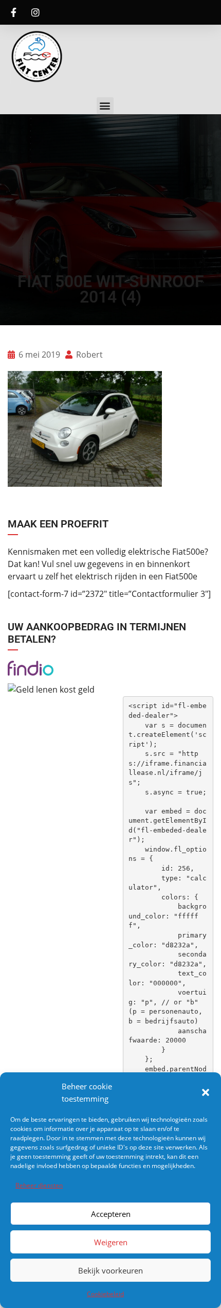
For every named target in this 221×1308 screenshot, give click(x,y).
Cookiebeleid (105, 1293)
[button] (205, 1092)
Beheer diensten (39, 1185)
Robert (88, 354)
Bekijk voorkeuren (110, 1270)
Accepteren (111, 1214)
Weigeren (110, 1242)
